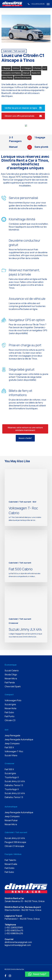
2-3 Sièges (26, 68)
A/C (44, 68)
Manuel (26, 73)
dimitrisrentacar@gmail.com (18, 942)
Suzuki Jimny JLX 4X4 (15, 781)
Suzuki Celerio (12, 670)
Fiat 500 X (9, 747)
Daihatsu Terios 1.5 (14, 785)
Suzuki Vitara (11, 755)
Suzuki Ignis (10, 704)
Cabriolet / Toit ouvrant (14, 51)
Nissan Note (10, 708)
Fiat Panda (10, 682)
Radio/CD (36, 73)
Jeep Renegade (12, 735)
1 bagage (6, 68)
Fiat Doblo (9, 868)
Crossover (13, 623)
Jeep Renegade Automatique (19, 739)
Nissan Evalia (11, 864)
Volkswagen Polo (13, 700)
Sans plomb (7, 77)
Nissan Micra (11, 678)
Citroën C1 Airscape (14, 846)
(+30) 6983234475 (14, 930)
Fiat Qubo (9, 712)
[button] (37, 974)
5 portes (37, 68)
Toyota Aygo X (12, 777)
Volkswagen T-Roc (14, 751)
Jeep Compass (12, 743)
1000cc (16, 68)
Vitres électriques (23, 77)
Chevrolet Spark (13, 686)
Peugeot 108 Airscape (15, 842)
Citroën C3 (10, 720)
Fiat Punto (9, 716)
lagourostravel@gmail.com (18, 945)
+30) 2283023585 (14, 927)
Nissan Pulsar (11, 820)
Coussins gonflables (11, 73)
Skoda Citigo (11, 674)
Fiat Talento (10, 860)
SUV (34, 501)
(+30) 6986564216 (14, 933)
